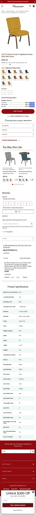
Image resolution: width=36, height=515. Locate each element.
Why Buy (4, 130)
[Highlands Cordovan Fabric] (15, 72)
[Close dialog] (33, 492)
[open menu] (2, 6)
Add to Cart (18, 111)
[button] (18, 32)
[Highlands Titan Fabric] (9, 83)
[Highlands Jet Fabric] (26, 72)
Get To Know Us (6, 464)
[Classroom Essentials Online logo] (18, 6)
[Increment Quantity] (10, 92)
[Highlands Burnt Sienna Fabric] (21, 78)
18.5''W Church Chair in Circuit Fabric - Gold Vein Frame (26, 171)
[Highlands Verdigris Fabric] (3, 83)
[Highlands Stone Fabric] (26, 78)
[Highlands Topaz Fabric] (9, 78)
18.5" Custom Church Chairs (22, 11)
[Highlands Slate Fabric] (21, 72)
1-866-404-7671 (27, 120)
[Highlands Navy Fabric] (9, 72)
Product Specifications (9, 140)
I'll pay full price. (18, 510)
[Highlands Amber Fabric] (3, 72)
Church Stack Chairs (10, 11)
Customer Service (6, 471)
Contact (4, 478)
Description (5, 125)
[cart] (34, 7)
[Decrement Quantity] (3, 92)
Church (3, 11)
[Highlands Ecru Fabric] (3, 78)
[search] (30, 6)
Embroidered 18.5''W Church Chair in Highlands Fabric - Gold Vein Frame (10, 171)
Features (4, 134)
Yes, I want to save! (17, 505)
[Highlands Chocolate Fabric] (15, 78)
